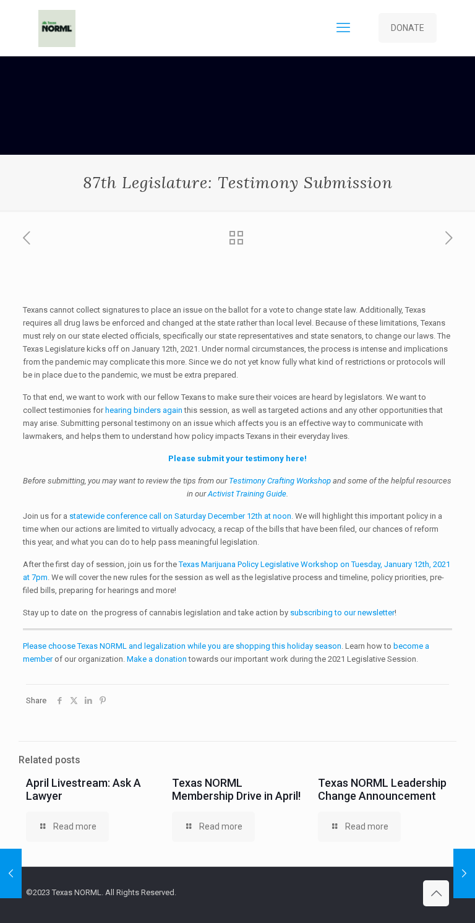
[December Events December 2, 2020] (11, 873)
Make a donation (157, 659)
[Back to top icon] (436, 893)
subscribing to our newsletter (342, 612)
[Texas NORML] (56, 28)
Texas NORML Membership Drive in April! (236, 789)
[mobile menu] (343, 27)
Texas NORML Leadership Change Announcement (382, 789)
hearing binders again (143, 410)
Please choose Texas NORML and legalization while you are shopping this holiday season (182, 646)
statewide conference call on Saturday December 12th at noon (180, 516)
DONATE (407, 28)
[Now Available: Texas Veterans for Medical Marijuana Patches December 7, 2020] (464, 873)
